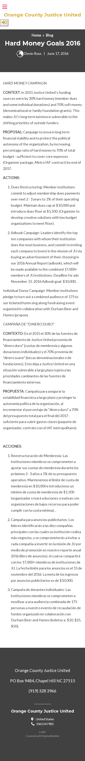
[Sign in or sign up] (4, 22)
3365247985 (45, 724)
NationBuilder (51, 736)
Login (42, 731)
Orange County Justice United (42, 15)
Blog (49, 35)
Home (36, 35)
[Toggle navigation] (4, 6)
